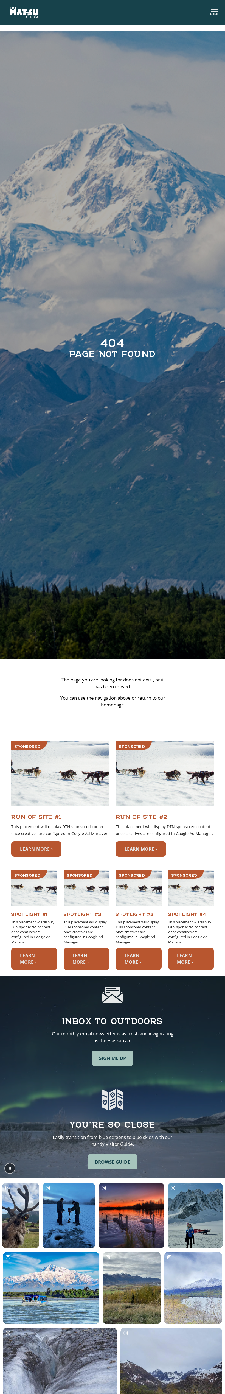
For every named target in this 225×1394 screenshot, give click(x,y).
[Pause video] (9, 1168)
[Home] (24, 12)
